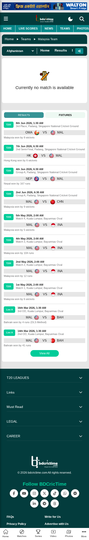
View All (44, 353)
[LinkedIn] (34, 503)
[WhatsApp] (65, 493)
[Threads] (55, 503)
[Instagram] (34, 493)
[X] (44, 493)
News (49, 28)
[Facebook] (14, 493)
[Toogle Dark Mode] (70, 19)
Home (7, 28)
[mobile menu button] (6, 18)
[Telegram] (44, 503)
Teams (65, 28)
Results (61, 50)
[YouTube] (24, 493)
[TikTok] (55, 493)
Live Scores (28, 28)
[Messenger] (75, 493)
